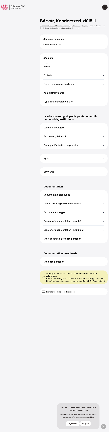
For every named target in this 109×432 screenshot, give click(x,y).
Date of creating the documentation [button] (62, 203)
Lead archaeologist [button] (53, 127)
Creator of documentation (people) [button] (62, 221)
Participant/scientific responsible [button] (60, 145)
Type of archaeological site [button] (58, 101)
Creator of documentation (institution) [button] (63, 229)
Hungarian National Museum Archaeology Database (60, 26)
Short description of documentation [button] (62, 238)
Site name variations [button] (54, 39)
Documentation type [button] (54, 212)
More (92, 417)
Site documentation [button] (53, 261)
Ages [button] (46, 158)
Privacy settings (103, 426)
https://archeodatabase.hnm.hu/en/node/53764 (67, 281)
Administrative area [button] (53, 92)
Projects (85, 26)
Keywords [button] (48, 171)
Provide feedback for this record (60, 292)
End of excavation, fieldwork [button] (58, 84)
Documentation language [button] (56, 194)
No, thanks (72, 423)
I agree (85, 423)
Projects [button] (47, 75)
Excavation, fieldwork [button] (55, 136)
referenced (51, 276)
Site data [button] (48, 57)
